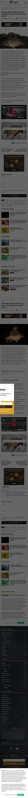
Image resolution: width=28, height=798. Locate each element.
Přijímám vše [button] (21, 794)
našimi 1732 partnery (10, 770)
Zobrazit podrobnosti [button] (10, 794)
